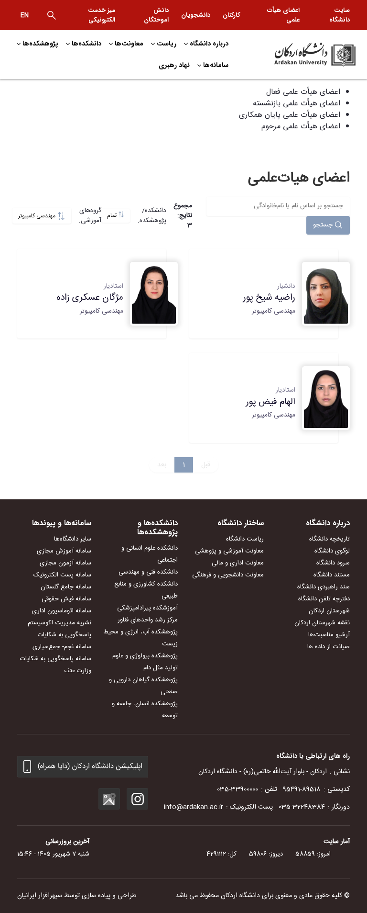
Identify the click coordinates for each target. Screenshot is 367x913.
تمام (112, 215)
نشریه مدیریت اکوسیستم (59, 623)
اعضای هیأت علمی (283, 15)
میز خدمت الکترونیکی (101, 15)
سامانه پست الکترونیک (62, 575)
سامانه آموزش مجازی (64, 551)
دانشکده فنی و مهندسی (148, 572)
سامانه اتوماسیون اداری (61, 611)
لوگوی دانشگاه (332, 551)
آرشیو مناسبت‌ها (329, 635)
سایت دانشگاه (339, 15)
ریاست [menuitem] (166, 43)
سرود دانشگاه (333, 563)
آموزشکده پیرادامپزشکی (147, 608)
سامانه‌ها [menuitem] (215, 65)
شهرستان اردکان (329, 611)
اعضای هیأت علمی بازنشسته (296, 103)
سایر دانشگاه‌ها (72, 539)
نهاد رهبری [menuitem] (174, 65)
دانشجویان (195, 15)
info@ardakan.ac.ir (193, 807)
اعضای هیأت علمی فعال (303, 92)
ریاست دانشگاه (245, 539)
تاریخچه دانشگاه (329, 539)
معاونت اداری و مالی (238, 563)
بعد (161, 465)
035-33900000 (237, 789)
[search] (51, 15)
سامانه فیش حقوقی (66, 599)
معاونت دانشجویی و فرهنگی (228, 575)
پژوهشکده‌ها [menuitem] (40, 43)
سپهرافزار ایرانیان (39, 896)
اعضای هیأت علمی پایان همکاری (289, 115)
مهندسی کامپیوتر (37, 216)
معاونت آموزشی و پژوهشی (229, 551)
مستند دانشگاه (331, 575)
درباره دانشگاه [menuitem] (209, 43)
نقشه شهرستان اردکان (322, 623)
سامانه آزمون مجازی (65, 563)
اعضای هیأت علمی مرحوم (300, 126)
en (25, 15)
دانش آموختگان (156, 15)
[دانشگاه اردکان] (303, 55)
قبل (205, 465)
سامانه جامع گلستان (66, 587)
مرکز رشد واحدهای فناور (148, 620)
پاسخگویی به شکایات (64, 635)
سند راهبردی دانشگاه (323, 587)
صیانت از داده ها (328, 647)
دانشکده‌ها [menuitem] (86, 43)
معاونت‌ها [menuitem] (129, 43)
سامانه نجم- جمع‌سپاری (61, 647)
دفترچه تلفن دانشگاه (324, 599)
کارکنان (231, 15)
